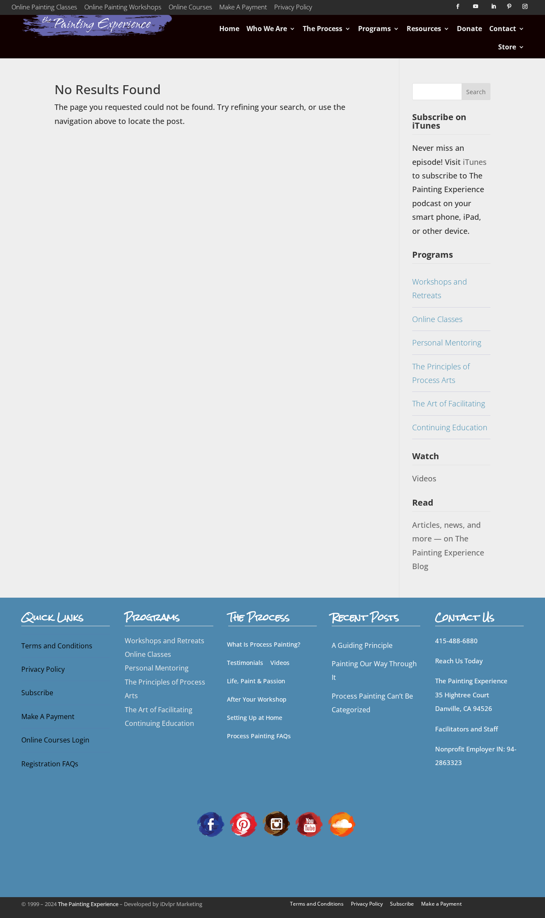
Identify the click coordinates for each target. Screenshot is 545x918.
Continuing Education (450, 427)
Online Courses (190, 8)
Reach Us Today (459, 660)
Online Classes (437, 319)
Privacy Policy (293, 8)
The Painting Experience (88, 904)
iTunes (475, 162)
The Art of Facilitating (448, 403)
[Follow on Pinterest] (509, 6)
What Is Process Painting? (263, 644)
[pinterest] (243, 823)
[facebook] (210, 823)
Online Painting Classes (44, 8)
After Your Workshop (257, 699)
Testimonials (245, 663)
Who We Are (267, 28)
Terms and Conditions (56, 645)
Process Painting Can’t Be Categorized (372, 702)
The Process (322, 28)
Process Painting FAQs (259, 736)
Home (229, 28)
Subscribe (37, 692)
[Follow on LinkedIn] (493, 6)
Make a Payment (441, 903)
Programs (374, 28)
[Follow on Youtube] (475, 6)
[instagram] (276, 823)
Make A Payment (243, 8)
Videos (424, 478)
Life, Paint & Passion (256, 681)
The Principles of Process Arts (441, 373)
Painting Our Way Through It (374, 670)
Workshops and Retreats (439, 288)
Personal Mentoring (446, 342)
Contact (502, 28)
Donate (469, 28)
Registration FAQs (49, 763)
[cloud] (342, 823)
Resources (424, 28)
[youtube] (309, 823)
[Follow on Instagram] (525, 6)
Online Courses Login (55, 740)
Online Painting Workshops (122, 8)
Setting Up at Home (254, 718)
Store (507, 47)
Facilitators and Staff (466, 729)
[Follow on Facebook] (457, 6)
